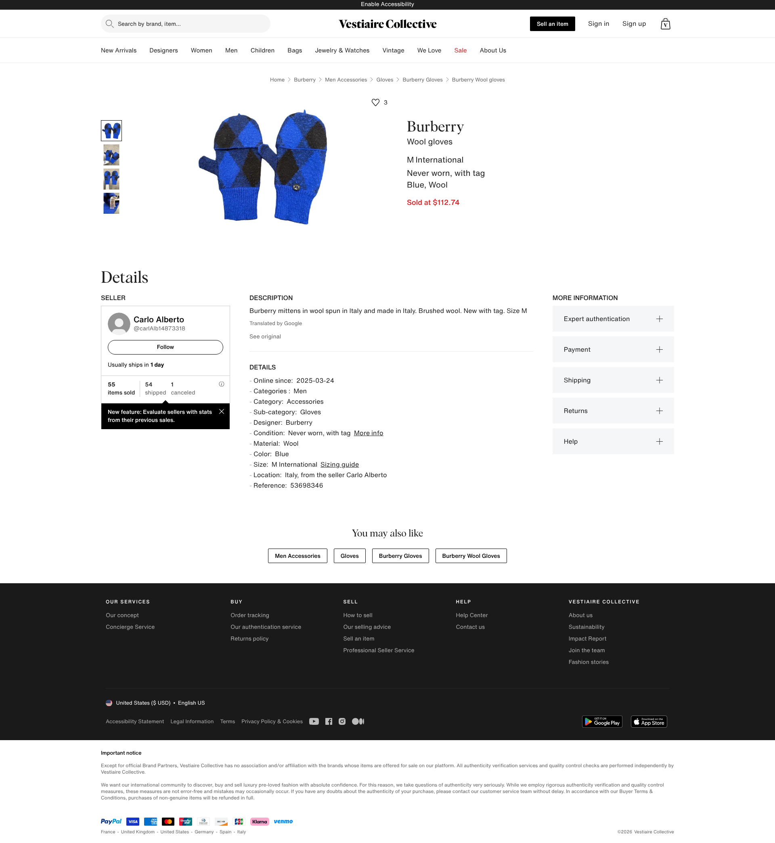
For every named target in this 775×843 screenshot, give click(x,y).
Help (571, 441)
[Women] (219, 50)
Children (263, 50)
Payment (577, 349)
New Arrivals (118, 50)
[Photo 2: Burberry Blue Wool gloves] (111, 154)
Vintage (393, 50)
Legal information (192, 721)
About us (581, 615)
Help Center (472, 615)
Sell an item (552, 23)
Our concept (122, 615)
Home (277, 79)
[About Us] (512, 50)
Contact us (470, 627)
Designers (163, 50)
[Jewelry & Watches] (376, 50)
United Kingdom (138, 832)
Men (231, 50)
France (108, 832)
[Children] (281, 50)
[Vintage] (411, 50)
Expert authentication (597, 318)
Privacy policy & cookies (272, 721)
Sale (461, 50)
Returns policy (249, 638)
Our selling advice (367, 627)
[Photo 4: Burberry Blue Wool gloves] (111, 203)
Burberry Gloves (422, 79)
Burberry (305, 79)
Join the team (587, 650)
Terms (227, 721)
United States (175, 832)
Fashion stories (589, 662)
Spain (226, 832)
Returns (576, 410)
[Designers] (184, 50)
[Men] (244, 50)
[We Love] (448, 50)
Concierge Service (130, 627)
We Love (429, 50)
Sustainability (587, 627)
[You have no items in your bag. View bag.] (665, 23)
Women (201, 50)
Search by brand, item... (149, 23)
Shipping (577, 380)
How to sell (357, 615)
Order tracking (249, 615)
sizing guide (339, 464)
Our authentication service (265, 627)
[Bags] (308, 50)
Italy (241, 832)
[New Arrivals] (143, 50)
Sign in (599, 23)
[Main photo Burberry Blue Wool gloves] (111, 130)
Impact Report (588, 638)
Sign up (634, 23)
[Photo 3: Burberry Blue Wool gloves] (111, 179)
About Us (493, 50)
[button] (665, 23)
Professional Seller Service (378, 650)
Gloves (384, 79)
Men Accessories (346, 79)
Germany (204, 832)
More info (368, 433)
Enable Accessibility (387, 4)
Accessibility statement (135, 721)
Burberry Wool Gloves (471, 556)
